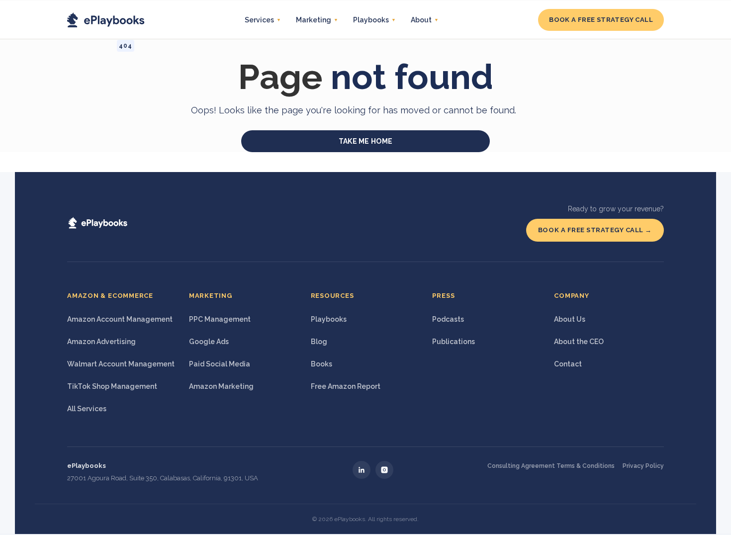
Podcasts (448, 319)
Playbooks (329, 319)
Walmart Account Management (121, 364)
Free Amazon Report (345, 386)
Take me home (366, 141)
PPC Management (220, 319)
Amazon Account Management (120, 319)
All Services (86, 409)
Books (321, 364)
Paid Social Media (219, 364)
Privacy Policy (643, 465)
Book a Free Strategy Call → (595, 230)
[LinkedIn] (361, 470)
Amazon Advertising (101, 342)
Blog (319, 342)
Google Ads (209, 342)
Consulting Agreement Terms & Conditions (551, 465)
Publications (453, 342)
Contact (568, 364)
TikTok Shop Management (112, 386)
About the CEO (579, 342)
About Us (569, 319)
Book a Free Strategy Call (601, 19)
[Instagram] (384, 470)
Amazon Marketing (221, 386)
